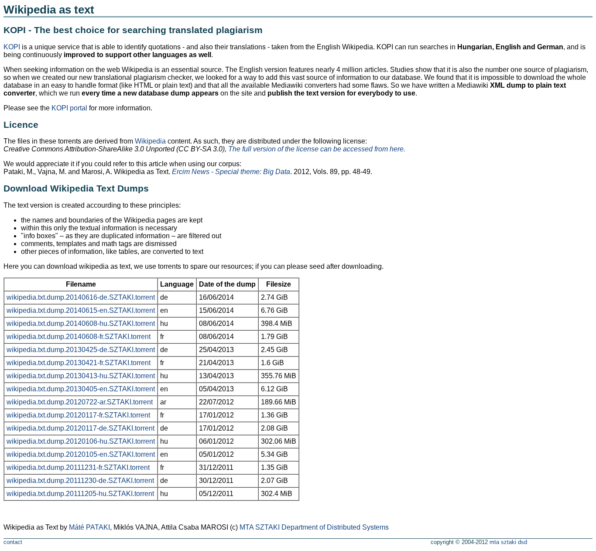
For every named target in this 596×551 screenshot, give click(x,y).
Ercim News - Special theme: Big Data (231, 171)
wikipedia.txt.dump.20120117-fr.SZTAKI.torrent (78, 415)
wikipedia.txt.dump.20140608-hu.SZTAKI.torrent (81, 323)
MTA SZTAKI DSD (508, 542)
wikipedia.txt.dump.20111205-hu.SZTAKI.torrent (80, 493)
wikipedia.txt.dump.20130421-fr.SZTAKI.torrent (79, 362)
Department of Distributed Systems (335, 527)
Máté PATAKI (89, 527)
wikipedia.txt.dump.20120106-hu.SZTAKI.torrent (81, 441)
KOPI (11, 47)
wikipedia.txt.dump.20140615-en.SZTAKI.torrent (81, 310)
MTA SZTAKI (260, 527)
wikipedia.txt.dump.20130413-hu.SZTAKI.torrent (81, 376)
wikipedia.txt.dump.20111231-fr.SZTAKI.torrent (78, 467)
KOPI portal (69, 108)
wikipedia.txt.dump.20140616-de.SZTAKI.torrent (81, 297)
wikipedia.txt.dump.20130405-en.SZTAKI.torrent (81, 389)
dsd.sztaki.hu (556, 543)
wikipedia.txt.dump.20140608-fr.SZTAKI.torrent (79, 336)
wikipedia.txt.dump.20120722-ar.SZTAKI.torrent (80, 402)
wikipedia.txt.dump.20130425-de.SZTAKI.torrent (81, 349)
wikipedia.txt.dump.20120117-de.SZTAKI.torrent (80, 428)
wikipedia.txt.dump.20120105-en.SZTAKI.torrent (81, 454)
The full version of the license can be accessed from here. (316, 149)
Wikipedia (150, 141)
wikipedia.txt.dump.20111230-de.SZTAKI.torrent (80, 480)
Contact (12, 542)
